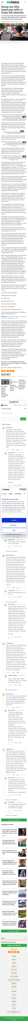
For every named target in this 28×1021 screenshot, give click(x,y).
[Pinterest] (18, 952)
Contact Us (14, 969)
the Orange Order (12, 165)
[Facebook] (9, 952)
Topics (14, 963)
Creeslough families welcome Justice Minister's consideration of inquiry (4, 391)
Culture (14, 1005)
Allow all (14, 520)
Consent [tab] (4, 493)
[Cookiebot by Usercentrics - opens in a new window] (19, 489)
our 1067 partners (11, 501)
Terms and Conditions (14, 980)
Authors (14, 959)
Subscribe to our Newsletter (14, 945)
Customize (13, 525)
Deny (14, 530)
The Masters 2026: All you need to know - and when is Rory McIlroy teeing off (22, 384)
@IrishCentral (14, 21)
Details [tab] (11, 493)
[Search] (25, 2)
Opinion (14, 1001)
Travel (14, 1008)
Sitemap (14, 986)
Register (14, 983)
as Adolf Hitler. (15, 100)
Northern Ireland (16, 367)
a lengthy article (11, 184)
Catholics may (17, 276)
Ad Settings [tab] (18, 493)
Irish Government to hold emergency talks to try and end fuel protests (14, 385)
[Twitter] (12, 952)
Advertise (14, 973)
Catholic (9, 367)
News (14, 994)
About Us (14, 966)
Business (14, 998)
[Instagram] (15, 952)
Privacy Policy (14, 976)
